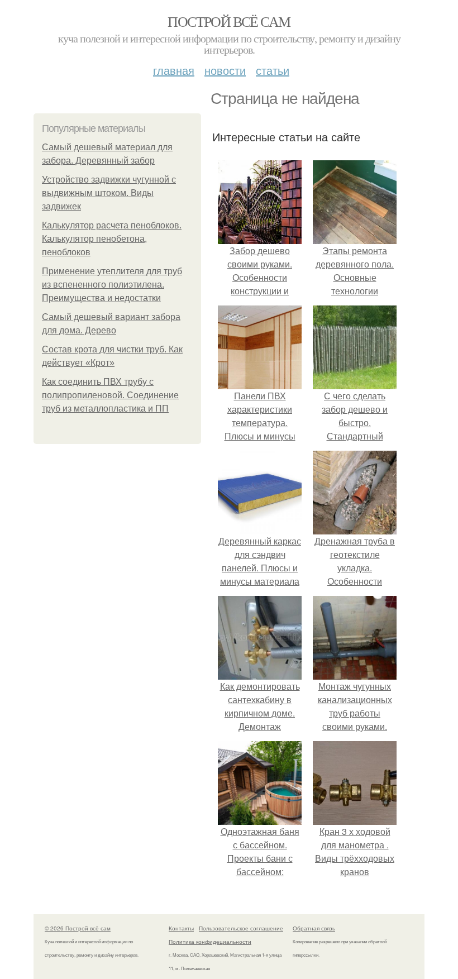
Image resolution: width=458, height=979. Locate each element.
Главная (173, 70)
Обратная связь (314, 928)
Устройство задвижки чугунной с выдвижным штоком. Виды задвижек (109, 193)
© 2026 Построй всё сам (78, 928)
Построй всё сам (229, 21)
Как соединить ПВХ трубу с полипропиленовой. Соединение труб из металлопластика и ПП (110, 395)
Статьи (272, 70)
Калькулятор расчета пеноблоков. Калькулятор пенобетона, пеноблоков (112, 239)
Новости (225, 70)
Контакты (181, 928)
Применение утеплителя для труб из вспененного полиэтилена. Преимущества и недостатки (112, 284)
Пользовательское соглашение (241, 928)
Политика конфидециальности (210, 941)
